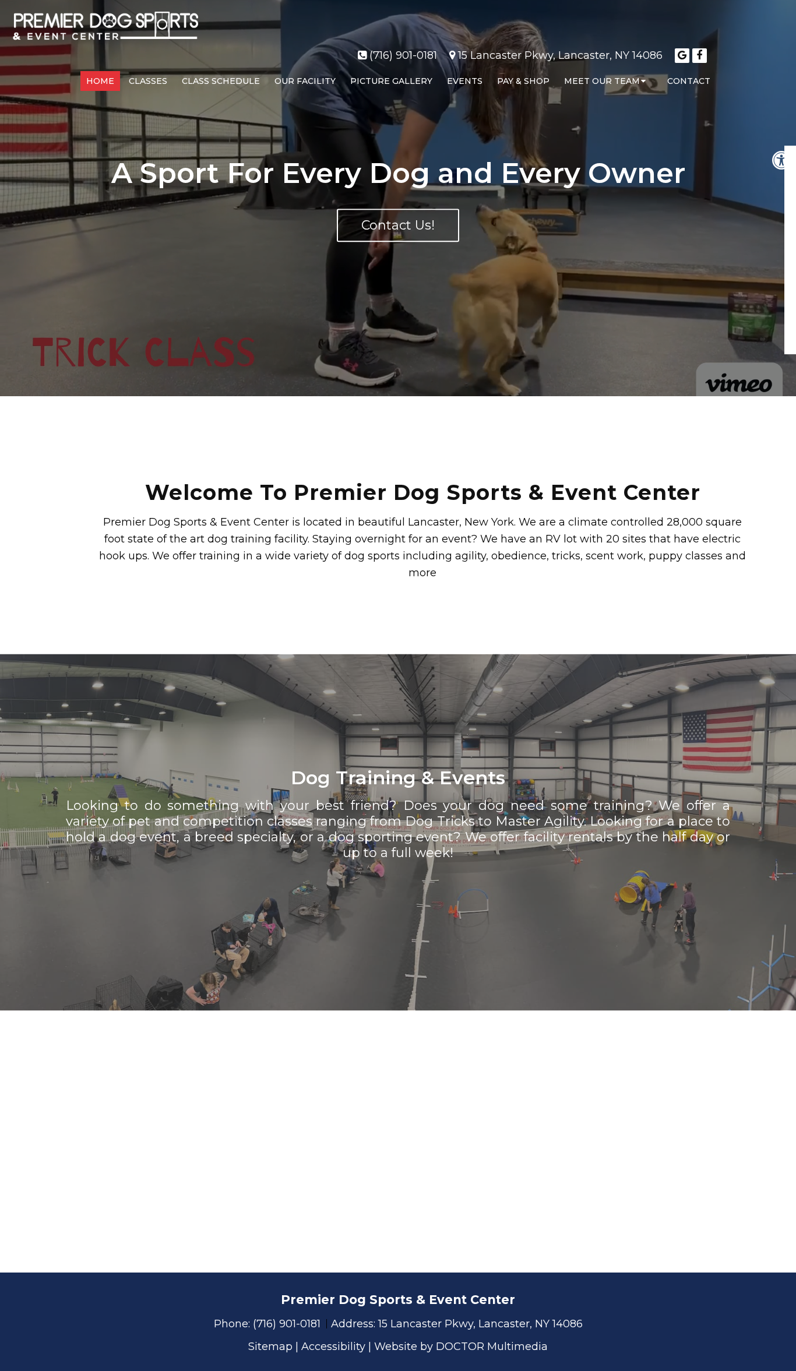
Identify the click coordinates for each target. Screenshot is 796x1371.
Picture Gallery (391, 81)
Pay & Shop (523, 81)
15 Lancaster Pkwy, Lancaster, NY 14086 (560, 55)
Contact (688, 81)
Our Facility (305, 81)
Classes (148, 81)
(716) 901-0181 (403, 55)
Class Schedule (221, 81)
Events (464, 81)
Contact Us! (398, 226)
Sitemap (270, 1346)
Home (100, 81)
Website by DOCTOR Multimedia (461, 1346)
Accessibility (333, 1346)
